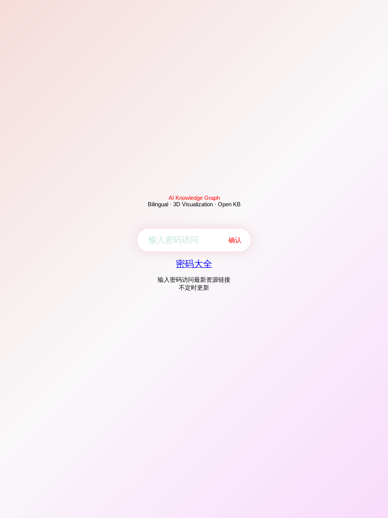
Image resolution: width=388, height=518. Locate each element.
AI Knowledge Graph (194, 198)
